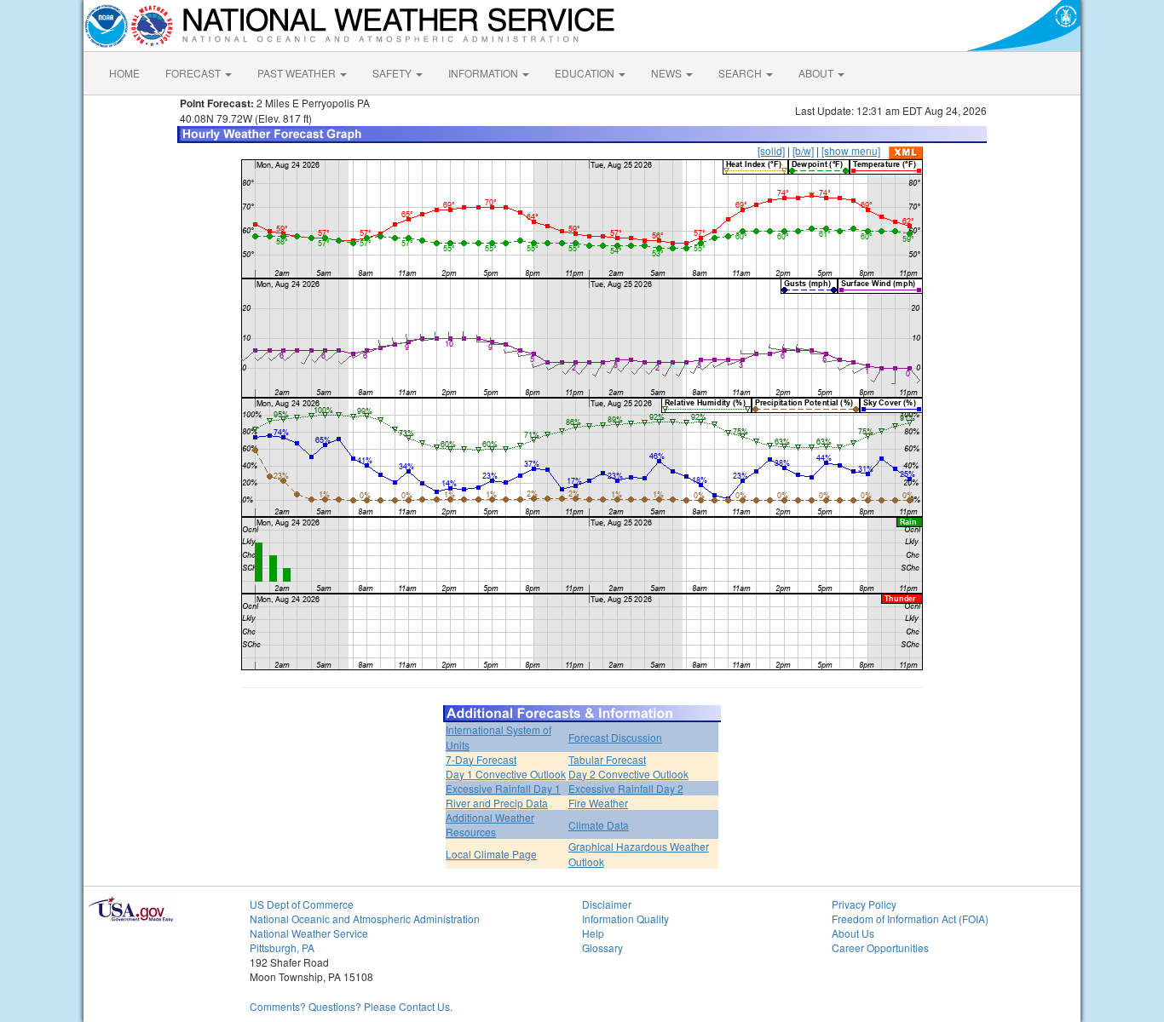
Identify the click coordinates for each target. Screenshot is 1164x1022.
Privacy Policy (864, 904)
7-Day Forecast (481, 759)
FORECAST (194, 73)
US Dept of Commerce (302, 904)
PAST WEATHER (297, 73)
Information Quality (625, 918)
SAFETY (393, 73)
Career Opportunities (880, 947)
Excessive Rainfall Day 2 (625, 788)
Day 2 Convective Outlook (628, 773)
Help (593, 933)
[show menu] (850, 150)
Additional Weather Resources (490, 824)
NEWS (667, 73)
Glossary (602, 947)
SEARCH (741, 73)
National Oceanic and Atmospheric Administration (365, 918)
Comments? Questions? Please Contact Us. (351, 1006)
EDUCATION (586, 73)
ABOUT (817, 73)
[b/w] (803, 150)
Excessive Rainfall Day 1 (503, 788)
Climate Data (598, 825)
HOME (124, 73)
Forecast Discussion (615, 737)
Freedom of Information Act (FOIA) (910, 918)
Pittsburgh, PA (282, 947)
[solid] (771, 150)
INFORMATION (484, 73)
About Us (853, 933)
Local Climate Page (491, 854)
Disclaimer (606, 904)
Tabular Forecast (607, 759)
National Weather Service (309, 933)
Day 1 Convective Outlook (506, 773)
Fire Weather (598, 802)
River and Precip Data (497, 802)
